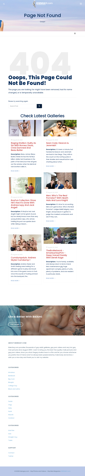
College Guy (12, 386)
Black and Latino (14, 389)
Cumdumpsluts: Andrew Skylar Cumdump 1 (23, 258)
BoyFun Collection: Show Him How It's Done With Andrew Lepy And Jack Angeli (23, 204)
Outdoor (11, 418)
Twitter (10, 456)
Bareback (11, 376)
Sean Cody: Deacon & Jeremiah (57, 144)
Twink (10, 440)
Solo (9, 434)
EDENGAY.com (65, 471)
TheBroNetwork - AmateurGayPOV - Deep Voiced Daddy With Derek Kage (56, 254)
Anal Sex (11, 430)
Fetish (10, 401)
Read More (15, 171)
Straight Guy (12, 437)
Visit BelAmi (15, 324)
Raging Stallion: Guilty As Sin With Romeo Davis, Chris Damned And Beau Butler (23, 147)
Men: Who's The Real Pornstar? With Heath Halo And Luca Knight (57, 198)
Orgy (10, 405)
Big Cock (11, 379)
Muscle (10, 415)
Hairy (10, 408)
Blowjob (11, 382)
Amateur (11, 372)
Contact (11, 453)
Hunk (10, 411)
